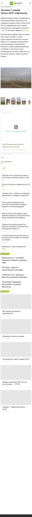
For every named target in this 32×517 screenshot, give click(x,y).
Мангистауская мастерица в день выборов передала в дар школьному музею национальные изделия (16, 215)
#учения (2, 157)
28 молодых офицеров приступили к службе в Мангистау (11, 284)
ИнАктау (25, 30)
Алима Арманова (8, 161)
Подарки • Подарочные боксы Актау (13, 408)
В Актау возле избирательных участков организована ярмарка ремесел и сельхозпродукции (14, 204)
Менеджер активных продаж (13, 336)
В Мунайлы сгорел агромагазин (14, 247)
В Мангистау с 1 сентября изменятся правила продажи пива (14, 260)
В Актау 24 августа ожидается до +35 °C (16, 185)
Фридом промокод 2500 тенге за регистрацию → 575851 (14, 383)
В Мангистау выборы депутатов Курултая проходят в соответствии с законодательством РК (15, 226)
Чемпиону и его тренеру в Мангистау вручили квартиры (14, 275)
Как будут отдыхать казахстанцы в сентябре (12, 268)
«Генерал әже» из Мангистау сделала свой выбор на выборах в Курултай (16, 194)
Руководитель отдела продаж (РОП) (15, 359)
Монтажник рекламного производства (11, 312)
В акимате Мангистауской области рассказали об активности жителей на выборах (15, 238)
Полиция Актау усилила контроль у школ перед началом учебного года (15, 176)
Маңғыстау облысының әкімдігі (17, 149)
